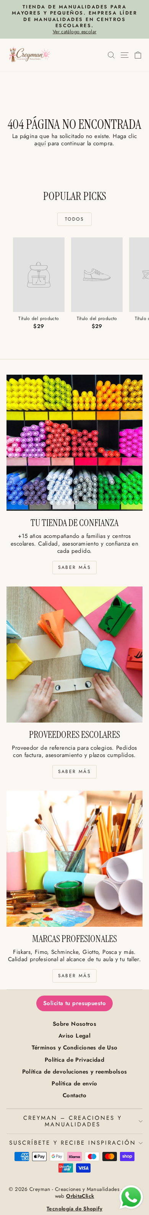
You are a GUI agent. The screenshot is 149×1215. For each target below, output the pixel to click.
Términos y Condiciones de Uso (75, 1047)
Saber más (74, 567)
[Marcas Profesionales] (74, 859)
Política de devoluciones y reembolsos (74, 1071)
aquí (40, 143)
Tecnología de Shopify (74, 1208)
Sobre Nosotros (74, 1024)
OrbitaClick (80, 1196)
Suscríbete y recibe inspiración (72, 1143)
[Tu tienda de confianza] (74, 443)
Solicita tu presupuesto (74, 1003)
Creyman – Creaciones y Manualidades (72, 1121)
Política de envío (74, 1083)
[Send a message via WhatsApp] (131, 1197)
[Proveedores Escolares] (74, 654)
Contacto (74, 1095)
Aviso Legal (74, 1035)
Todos (74, 219)
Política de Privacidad (74, 1060)
